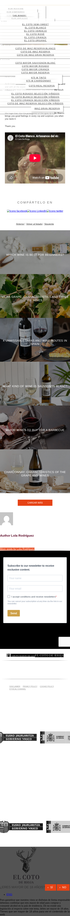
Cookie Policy (47, 686)
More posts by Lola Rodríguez (17, 549)
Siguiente (49, 224)
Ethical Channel (17, 689)
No (64, 887)
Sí (51, 887)
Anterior (20, 224)
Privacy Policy (30, 686)
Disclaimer (14, 686)
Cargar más (35, 502)
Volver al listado (34, 224)
